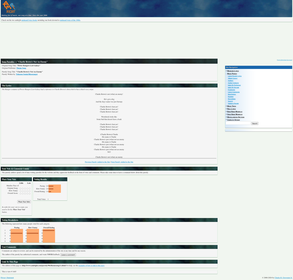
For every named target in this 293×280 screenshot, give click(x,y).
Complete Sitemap (233, 120)
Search (230, 101)
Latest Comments (234, 92)
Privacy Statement (7, 277)
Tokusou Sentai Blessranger (27, 74)
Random (230, 97)
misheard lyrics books (29, 20)
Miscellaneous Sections (235, 117)
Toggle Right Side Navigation (284, 60)
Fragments (231, 90)
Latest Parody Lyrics (235, 76)
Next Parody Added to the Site (122, 162)
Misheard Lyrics (233, 71)
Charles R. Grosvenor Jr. (283, 277)
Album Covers (232, 78)
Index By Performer (234, 85)
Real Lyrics (231, 109)
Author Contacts (233, 83)
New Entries (232, 94)
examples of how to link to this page (91, 265)
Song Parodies (8, 61)
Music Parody (232, 74)
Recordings (232, 99)
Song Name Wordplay (235, 114)
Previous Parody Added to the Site (97, 162)
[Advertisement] (146, 40)
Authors (230, 81)
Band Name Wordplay (234, 112)
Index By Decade (233, 87)
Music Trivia (231, 106)
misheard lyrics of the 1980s (70, 20)
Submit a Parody (233, 103)
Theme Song (21, 68)
